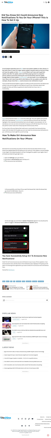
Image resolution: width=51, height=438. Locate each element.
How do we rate (47, 427)
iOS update (35, 281)
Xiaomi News (16, 319)
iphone (8, 281)
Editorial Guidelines (46, 421)
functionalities (23, 77)
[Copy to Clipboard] (11, 57)
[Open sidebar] (2, 2)
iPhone (20, 72)
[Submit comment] (46, 300)
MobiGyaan (11, 270)
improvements (20, 120)
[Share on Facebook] (3, 57)
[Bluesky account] (22, 426)
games (14, 325)
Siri (19, 81)
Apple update (28, 281)
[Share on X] (6, 57)
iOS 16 (19, 118)
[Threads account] (25, 426)
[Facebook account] (22, 419)
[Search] (44, 2)
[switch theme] (46, 2)
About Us (42, 417)
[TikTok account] (29, 419)
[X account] (18, 419)
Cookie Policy (48, 419)
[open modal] (48, 2)
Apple (3, 118)
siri (14, 281)
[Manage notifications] (48, 435)
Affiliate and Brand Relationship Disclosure (42, 424)
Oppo (14, 338)
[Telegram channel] (29, 426)
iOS (22, 68)
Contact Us (48, 417)
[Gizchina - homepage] (8, 2)
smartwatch (18, 281)
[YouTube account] (32, 419)
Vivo (14, 332)
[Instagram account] (25, 419)
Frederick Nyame (7, 22)
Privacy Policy (40, 419)
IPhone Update (40, 281)
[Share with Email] (8, 57)
